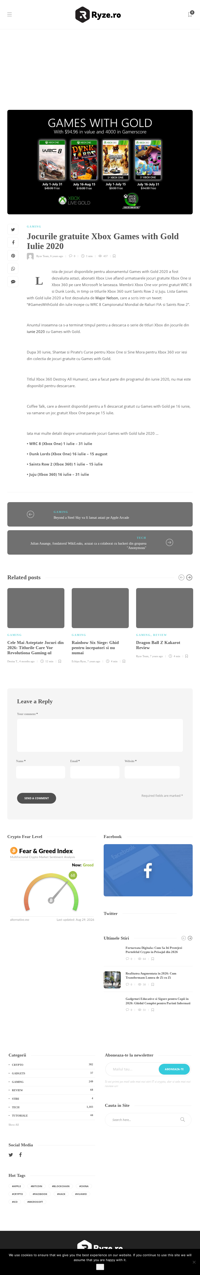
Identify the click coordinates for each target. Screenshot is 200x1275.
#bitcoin (36, 1186)
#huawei (81, 1194)
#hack (61, 1194)
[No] (193, 1262)
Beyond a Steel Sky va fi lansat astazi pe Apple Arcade (91, 517)
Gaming (34, 226)
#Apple (16, 1186)
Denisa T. (12, 661)
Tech (141, 537)
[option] (36, 624)
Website (131, 761)
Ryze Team (42, 256)
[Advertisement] (100, 66)
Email (75, 761)
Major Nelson (106, 297)
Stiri (52, 1098)
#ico (15, 1201)
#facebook (40, 1194)
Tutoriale (52, 1115)
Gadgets (52, 1073)
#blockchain (61, 1186)
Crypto (52, 1064)
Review (160, 634)
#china (84, 1186)
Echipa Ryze (79, 661)
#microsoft (35, 1201)
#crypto (17, 1194)
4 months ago (27, 661)
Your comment (27, 714)
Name (21, 761)
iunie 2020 (36, 331)
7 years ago (93, 661)
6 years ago (56, 256)
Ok (100, 1267)
